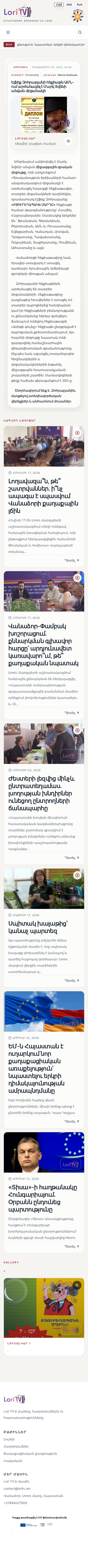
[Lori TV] (18, 10)
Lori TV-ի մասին (16, 1481)
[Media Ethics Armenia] (78, 15)
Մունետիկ (21, 67)
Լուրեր (9, 1439)
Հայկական (13, 1461)
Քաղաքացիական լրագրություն (30, 1453)
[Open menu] (8, 32)
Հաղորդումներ (16, 1446)
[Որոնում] (79, 32)
